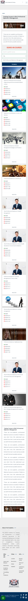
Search (15, 64)
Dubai (12, 564)
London (13, 559)
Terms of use (21, 563)
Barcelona (13, 561)
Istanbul (13, 566)
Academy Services (6, 568)
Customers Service (21, 567)
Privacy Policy (20, 559)
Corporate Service (21, 571)
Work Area (6, 565)
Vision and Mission (6, 562)
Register (14, 96)
